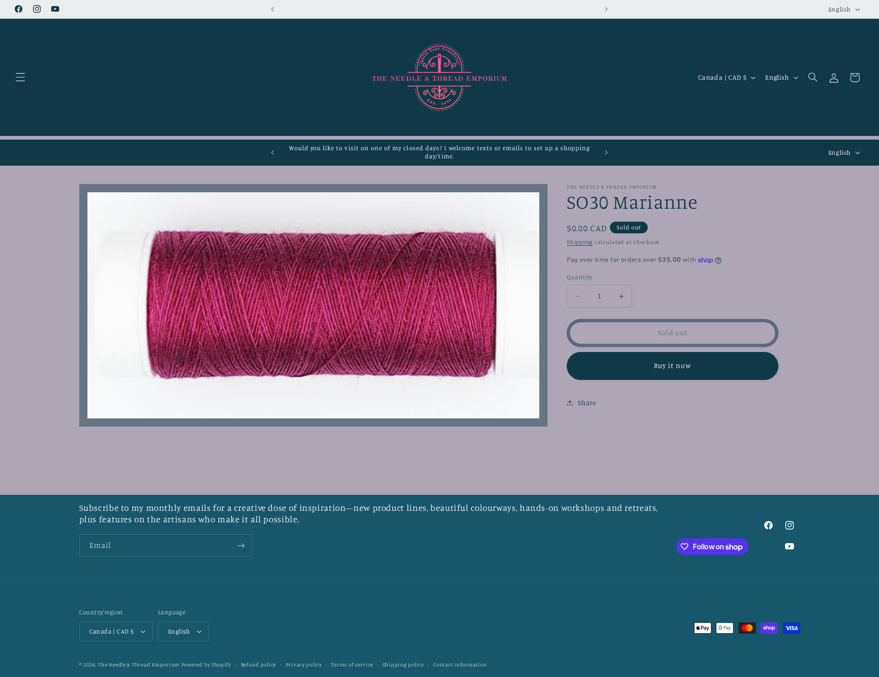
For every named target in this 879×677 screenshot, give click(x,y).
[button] (20, 77)
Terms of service (352, 664)
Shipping (579, 241)
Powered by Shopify (206, 664)
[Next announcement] (606, 9)
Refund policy (259, 664)
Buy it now (673, 366)
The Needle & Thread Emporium (138, 664)
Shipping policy (403, 664)
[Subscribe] (240, 545)
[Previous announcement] (273, 9)
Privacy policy (304, 664)
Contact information (460, 664)
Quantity (579, 277)
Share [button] (587, 402)
